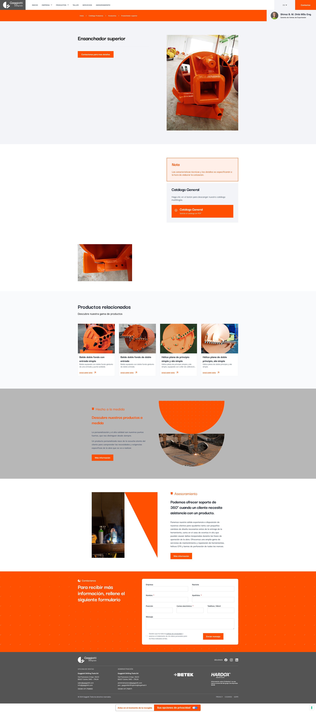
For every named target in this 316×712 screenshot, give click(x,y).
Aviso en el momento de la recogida (135, 708)
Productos (61, 5)
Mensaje (149, 617)
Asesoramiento (103, 5)
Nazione (195, 585)
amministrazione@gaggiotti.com (130, 683)
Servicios (87, 5)
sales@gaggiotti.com (86, 683)
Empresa (46, 5)
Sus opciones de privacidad (173, 707)
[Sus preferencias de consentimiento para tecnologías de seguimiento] (311, 707)
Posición (149, 606)
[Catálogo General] (176, 210)
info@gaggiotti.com (85, 685)
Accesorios (112, 15)
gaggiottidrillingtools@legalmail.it (134, 685)
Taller (76, 5)
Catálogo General (191, 209)
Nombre (149, 595)
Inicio (35, 5)
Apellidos (196, 595)
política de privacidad (174, 633)
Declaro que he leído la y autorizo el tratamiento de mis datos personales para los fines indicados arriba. (168, 636)
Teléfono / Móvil (214, 606)
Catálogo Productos (96, 15)
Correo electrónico (184, 606)
